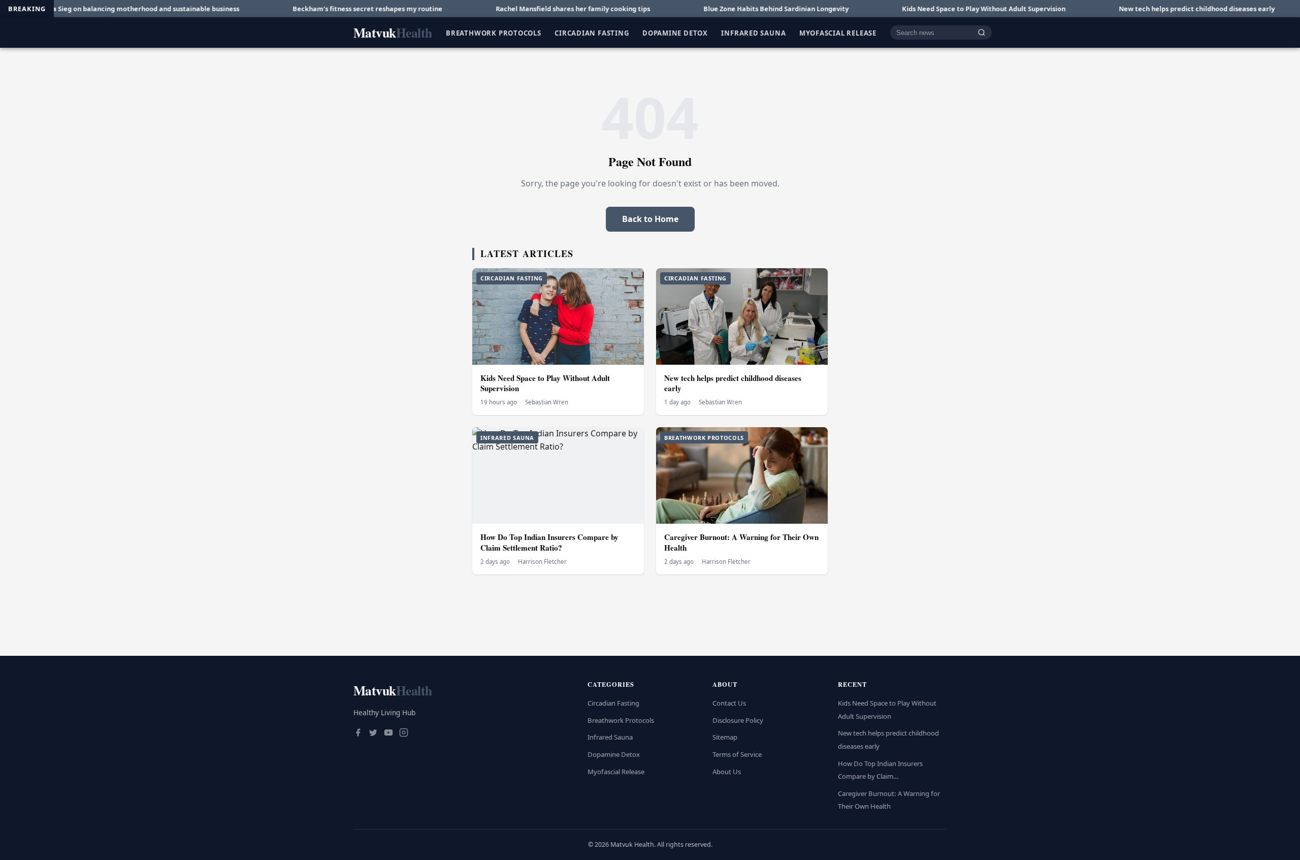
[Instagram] (403, 733)
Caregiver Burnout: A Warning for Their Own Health (741, 542)
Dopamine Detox (675, 32)
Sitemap (724, 737)
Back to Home (650, 219)
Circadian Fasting (592, 32)
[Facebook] (358, 733)
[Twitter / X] (373, 733)
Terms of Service (737, 754)
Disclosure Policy (737, 720)
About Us (726, 771)
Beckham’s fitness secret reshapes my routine (324, 8)
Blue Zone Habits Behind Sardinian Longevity (732, 8)
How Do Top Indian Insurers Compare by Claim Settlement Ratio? (549, 542)
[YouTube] (388, 733)
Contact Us (729, 703)
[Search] (981, 32)
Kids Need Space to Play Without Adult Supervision (940, 8)
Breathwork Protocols (493, 32)
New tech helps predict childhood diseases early (1153, 8)
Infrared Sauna (753, 32)
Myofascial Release (837, 32)
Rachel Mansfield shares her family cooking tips (529, 8)
